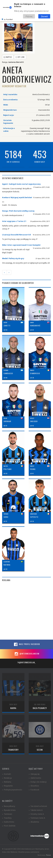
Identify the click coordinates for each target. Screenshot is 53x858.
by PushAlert (8, 19)
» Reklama (6, 781)
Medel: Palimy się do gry (13, 258)
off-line (21, 57)
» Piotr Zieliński (8, 825)
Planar (48, 855)
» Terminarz (7, 813)
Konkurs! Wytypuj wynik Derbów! (17, 197)
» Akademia (34, 821)
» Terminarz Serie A (37, 817)
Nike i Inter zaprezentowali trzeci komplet (21, 244)
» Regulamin (7, 785)
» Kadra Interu (8, 821)
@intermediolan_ (27, 662)
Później (29, 16)
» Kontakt (6, 773)
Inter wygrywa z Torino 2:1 (14, 221)
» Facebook (34, 789)
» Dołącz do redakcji (37, 781)
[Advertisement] (26, 610)
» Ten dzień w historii (38, 806)
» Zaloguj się (34, 773)
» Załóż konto (35, 777)
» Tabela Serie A (36, 810)
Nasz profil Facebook (29, 644)
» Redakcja (7, 777)
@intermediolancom (29, 653)
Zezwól (44, 16)
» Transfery (7, 817)
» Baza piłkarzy (8, 806)
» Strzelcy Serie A (36, 813)
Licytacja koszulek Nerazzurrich (16, 234)
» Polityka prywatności (12, 789)
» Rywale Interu (9, 810)
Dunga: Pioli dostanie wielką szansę (18, 210)
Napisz (9, 57)
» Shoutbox (34, 785)
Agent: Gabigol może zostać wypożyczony (21, 183)
